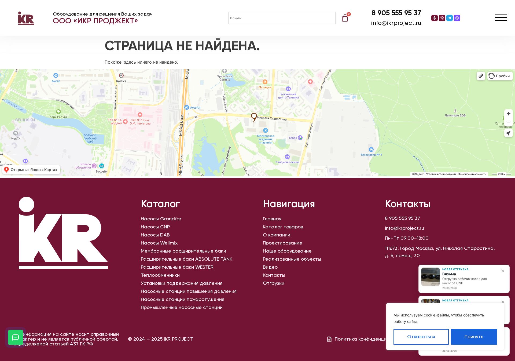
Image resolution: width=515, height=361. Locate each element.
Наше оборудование (287, 251)
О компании (276, 235)
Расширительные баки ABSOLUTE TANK (186, 259)
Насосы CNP (155, 227)
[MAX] (457, 18)
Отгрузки (273, 283)
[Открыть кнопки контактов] (15, 337)
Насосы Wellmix (159, 243)
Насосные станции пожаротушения (182, 299)
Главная (272, 219)
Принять (474, 336)
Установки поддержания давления (181, 283)
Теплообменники (160, 275)
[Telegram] (449, 18)
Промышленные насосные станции (182, 307)
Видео (270, 267)
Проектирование (282, 243)
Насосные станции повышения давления (189, 291)
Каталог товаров (283, 227)
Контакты (274, 275)
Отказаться (421, 336)
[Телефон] (442, 18)
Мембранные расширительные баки (183, 251)
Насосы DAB (155, 235)
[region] (445, 326)
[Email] (434, 18)
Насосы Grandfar (161, 219)
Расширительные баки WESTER (177, 267)
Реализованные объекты (292, 259)
